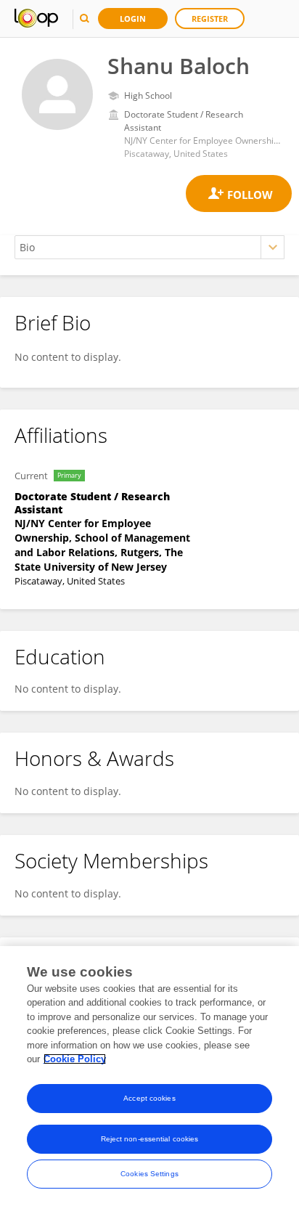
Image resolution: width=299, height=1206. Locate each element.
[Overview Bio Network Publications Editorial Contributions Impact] (149, 247)
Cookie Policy (75, 1059)
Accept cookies (149, 1098)
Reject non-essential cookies (150, 1139)
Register (210, 18)
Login (133, 18)
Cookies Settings (149, 1174)
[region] (149, 1076)
